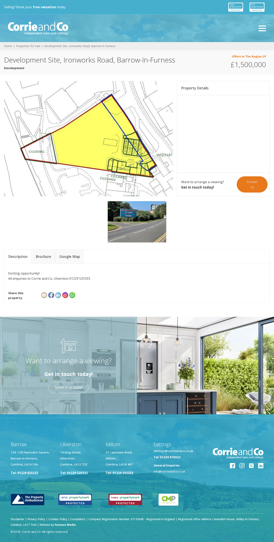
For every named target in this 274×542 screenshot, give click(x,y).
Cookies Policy (57, 519)
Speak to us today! (68, 387)
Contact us (252, 184)
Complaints (78, 519)
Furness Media (65, 525)
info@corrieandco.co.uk (169, 471)
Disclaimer (17, 519)
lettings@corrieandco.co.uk (173, 451)
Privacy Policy (36, 519)
